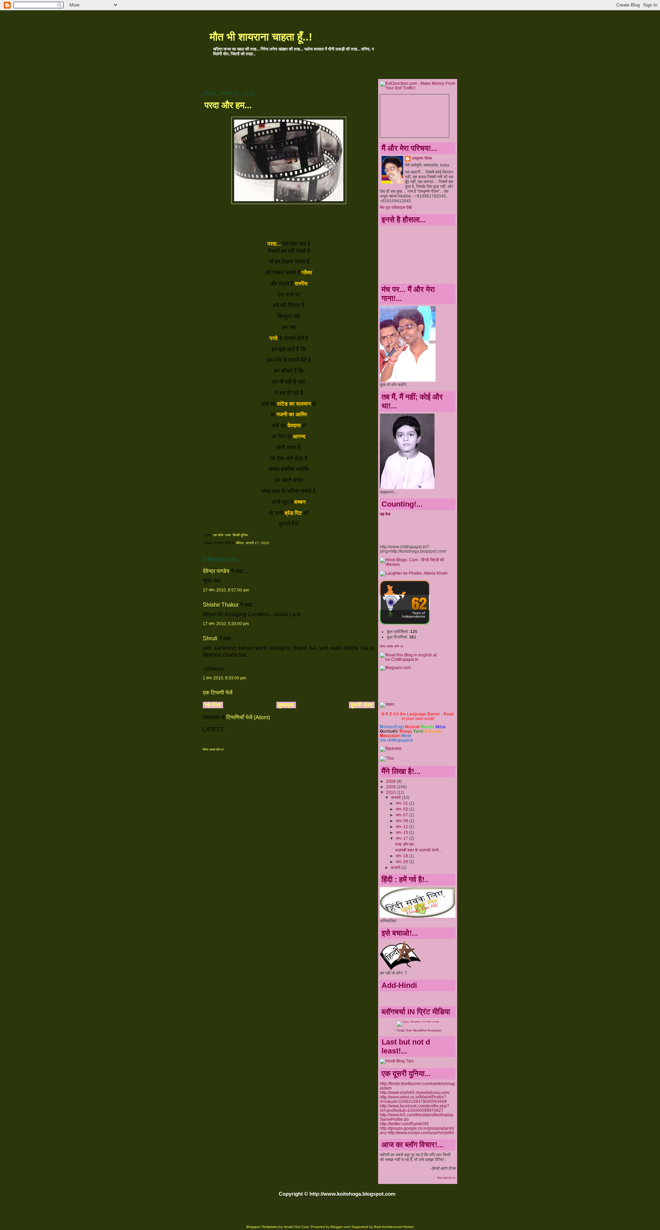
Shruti (210, 638)
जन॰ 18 (402, 856)
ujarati (412, 726)
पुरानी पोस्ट (362, 705)
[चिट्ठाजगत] (391, 748)
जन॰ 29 (402, 861)
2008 (391, 781)
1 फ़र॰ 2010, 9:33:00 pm (224, 678)
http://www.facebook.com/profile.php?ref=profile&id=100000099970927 (414, 1108)
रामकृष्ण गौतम (422, 158)
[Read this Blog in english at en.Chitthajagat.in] (417, 659)
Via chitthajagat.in (396, 740)
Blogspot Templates (262, 1227)
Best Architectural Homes (394, 1227)
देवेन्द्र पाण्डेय (216, 571)
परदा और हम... (228, 105)
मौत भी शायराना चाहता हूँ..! (261, 37)
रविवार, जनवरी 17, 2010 (252, 543)
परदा (228, 535)
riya (441, 726)
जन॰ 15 (402, 832)
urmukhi (389, 731)
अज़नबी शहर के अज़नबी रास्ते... (418, 850)
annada (433, 731)
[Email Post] (270, 543)
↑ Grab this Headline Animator (417, 1030)
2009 (391, 787)
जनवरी (396, 797)
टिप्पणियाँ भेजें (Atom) (248, 717)
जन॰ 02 (402, 809)
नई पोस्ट (213, 705)
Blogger (337, 1227)
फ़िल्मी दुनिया (240, 535)
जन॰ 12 (402, 826)
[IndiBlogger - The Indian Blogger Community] (405, 623)
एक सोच (218, 535)
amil (418, 731)
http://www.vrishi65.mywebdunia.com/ (415, 1092)
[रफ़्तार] (387, 704)
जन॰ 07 (402, 815)
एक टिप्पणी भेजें (217, 693)
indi (406, 735)
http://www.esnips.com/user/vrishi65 (421, 1132)
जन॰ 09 (402, 821)
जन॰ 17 (402, 838)
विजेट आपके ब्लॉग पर (213, 749)
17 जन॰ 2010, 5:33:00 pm (226, 623)
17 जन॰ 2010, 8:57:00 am (226, 590)
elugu (405, 731)
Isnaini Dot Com (296, 1227)
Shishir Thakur (221, 605)
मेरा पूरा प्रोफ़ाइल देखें (395, 207)
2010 (391, 792)
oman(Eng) (392, 726)
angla (427, 726)
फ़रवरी (396, 867)
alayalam (390, 735)
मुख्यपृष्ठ (286, 705)
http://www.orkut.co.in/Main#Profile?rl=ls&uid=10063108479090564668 (413, 1099)
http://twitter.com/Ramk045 (404, 1123)
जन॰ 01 (402, 803)
